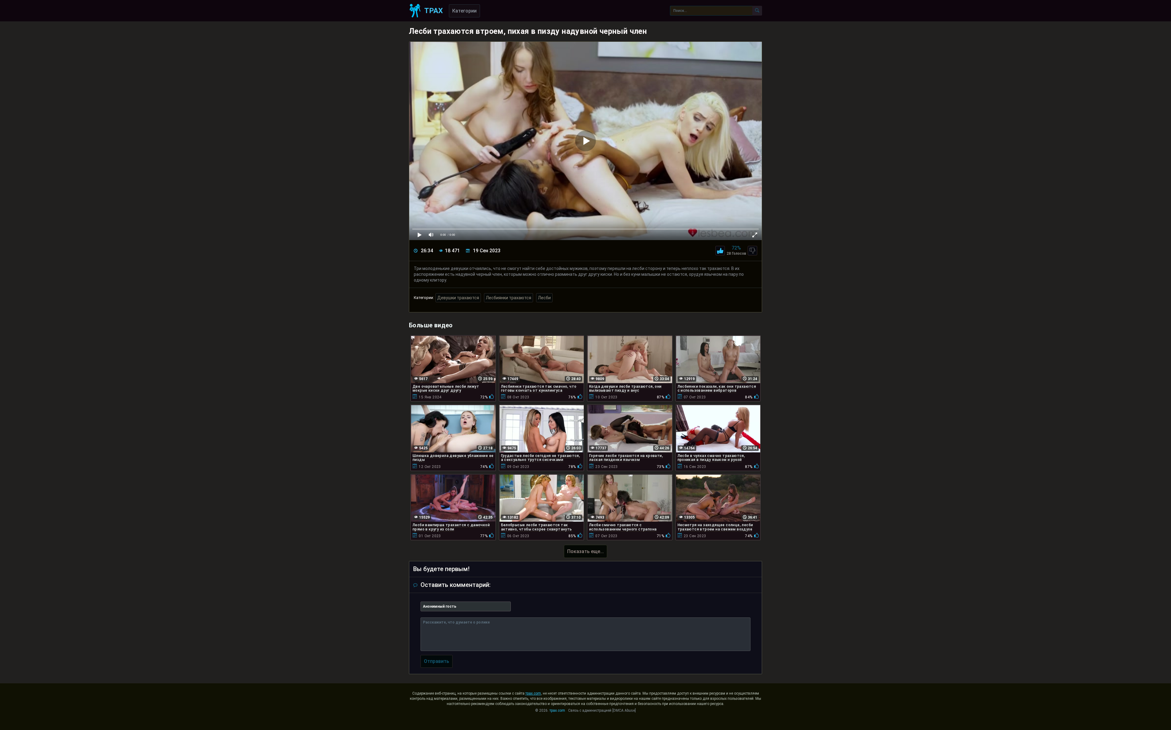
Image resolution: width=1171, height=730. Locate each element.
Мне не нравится (752, 250)
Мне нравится (720, 250)
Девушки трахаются (458, 297)
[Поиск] (757, 11)
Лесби (544, 297)
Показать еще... (585, 551)
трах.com (533, 693)
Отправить (436, 661)
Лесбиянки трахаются (508, 297)
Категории (464, 11)
